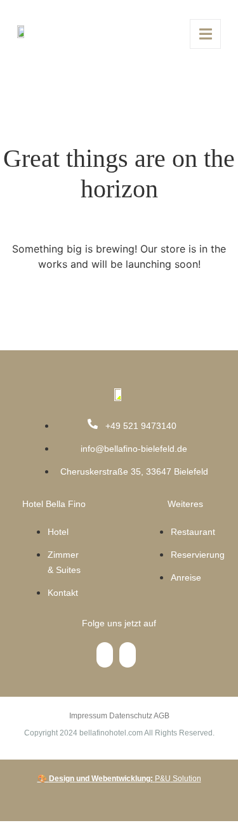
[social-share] (104, 655)
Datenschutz (130, 715)
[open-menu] (205, 34)
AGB (161, 715)
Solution (119, 778)
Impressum (88, 715)
